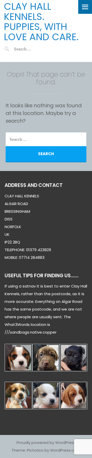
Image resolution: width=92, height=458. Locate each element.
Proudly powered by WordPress (46, 442)
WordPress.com (65, 450)
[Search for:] (35, 49)
